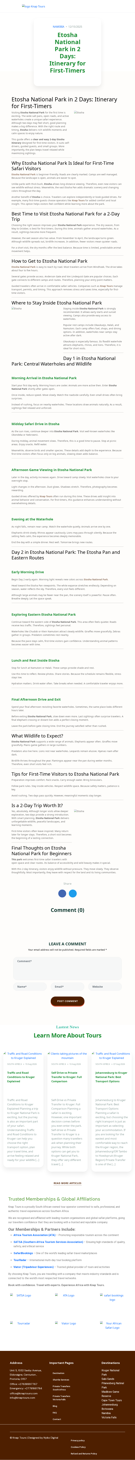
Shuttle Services (61, 1380)
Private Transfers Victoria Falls (61, 1398)
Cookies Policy (78, 1447)
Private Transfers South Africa (61, 1388)
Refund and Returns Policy (84, 1453)
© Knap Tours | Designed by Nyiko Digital (34, 1437)
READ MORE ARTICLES (67, 1183)
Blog (55, 1406)
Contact (57, 1419)
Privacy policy (77, 1440)
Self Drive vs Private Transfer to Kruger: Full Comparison (66, 1077)
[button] (120, 6)
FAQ (55, 1412)
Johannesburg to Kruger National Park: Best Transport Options (111, 1077)
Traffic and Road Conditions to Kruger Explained (21, 1077)
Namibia (58, 26)
